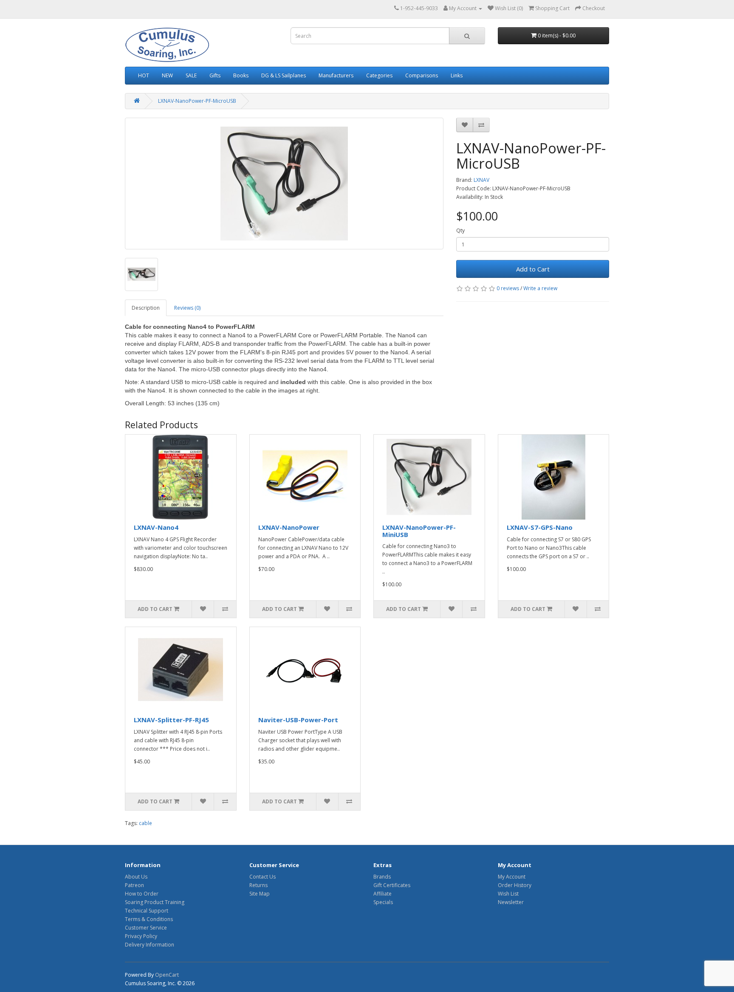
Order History (514, 885)
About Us (136, 876)
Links (457, 75)
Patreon (134, 885)
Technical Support (146, 910)
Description (146, 307)
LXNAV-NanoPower (288, 527)
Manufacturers (336, 75)
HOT (143, 75)
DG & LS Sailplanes (283, 75)
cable (145, 823)
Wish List (508, 893)
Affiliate (382, 893)
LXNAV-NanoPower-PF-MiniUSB (419, 531)
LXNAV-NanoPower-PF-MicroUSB (197, 101)
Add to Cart (533, 269)
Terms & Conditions (149, 919)
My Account (511, 876)
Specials (383, 902)
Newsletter (511, 902)
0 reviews (508, 288)
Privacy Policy (141, 936)
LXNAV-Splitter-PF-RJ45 (171, 719)
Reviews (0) (187, 307)
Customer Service (146, 927)
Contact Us (262, 876)
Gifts (214, 75)
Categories (379, 75)
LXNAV (481, 180)
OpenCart (167, 974)
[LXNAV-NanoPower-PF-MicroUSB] (284, 183)
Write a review (540, 288)
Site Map (259, 893)
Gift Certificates (391, 885)
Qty (460, 230)
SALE (191, 75)
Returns (258, 885)
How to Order (141, 893)
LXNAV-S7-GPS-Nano (540, 527)
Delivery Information (149, 944)
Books (240, 75)
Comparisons (421, 75)
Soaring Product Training (154, 902)
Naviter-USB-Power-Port (298, 719)
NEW (167, 75)
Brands (382, 876)
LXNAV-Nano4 (156, 527)
